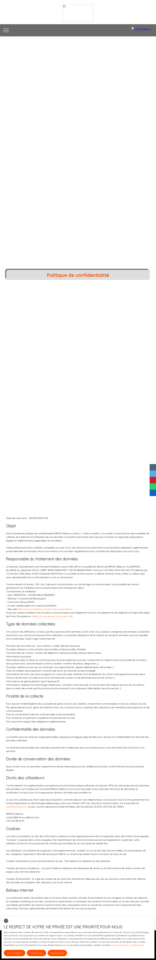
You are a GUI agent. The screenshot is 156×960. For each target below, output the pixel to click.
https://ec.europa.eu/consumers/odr (52, 616)
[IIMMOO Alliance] (142, 30)
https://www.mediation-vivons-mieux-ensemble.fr (45, 609)
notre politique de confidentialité (127, 945)
